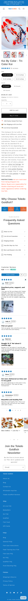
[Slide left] (1, 55)
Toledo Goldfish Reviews (11, 494)
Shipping (3, 97)
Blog (4, 482)
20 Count (7, 91)
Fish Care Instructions (10, 545)
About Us (6, 478)
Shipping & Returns (9, 577)
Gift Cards (6, 526)
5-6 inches (7, 79)
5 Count (6, 86)
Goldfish (6, 518)
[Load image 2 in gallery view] (14, 55)
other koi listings (14, 164)
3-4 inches (7, 75)
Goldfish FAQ (7, 561)
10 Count (18, 86)
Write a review (10, 274)
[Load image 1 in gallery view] (7, 55)
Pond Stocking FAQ (9, 565)
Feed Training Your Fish (11, 549)
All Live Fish (7, 506)
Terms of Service (9, 585)
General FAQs (7, 541)
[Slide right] (26, 55)
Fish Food (6, 522)
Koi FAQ (5, 557)
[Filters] (21, 274)
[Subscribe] (23, 467)
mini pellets (13, 173)
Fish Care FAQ (8, 553)
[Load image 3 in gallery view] (21, 55)
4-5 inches (20, 75)
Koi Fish (6, 514)
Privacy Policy (8, 581)
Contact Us (7, 486)
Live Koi (15, 430)
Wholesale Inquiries (10, 490)
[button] (4, 9)
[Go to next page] (21, 410)
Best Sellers (5, 430)
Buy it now (14, 115)
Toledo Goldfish (16, 599)
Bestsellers (6, 510)
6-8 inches (20, 79)
